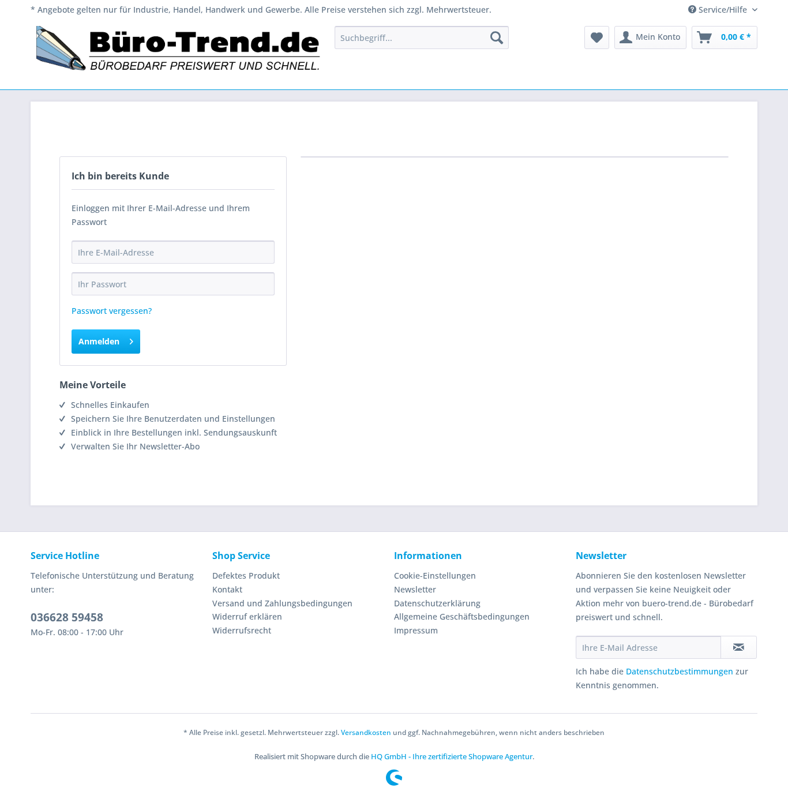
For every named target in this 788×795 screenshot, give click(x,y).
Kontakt (227, 589)
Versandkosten (366, 732)
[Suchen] (497, 37)
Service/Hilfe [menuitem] (722, 9)
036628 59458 (67, 617)
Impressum (416, 630)
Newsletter (415, 589)
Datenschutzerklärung (437, 603)
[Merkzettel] (596, 37)
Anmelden (98, 341)
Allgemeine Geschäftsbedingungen (462, 616)
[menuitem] (422, 37)
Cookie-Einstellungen (435, 575)
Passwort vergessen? (112, 310)
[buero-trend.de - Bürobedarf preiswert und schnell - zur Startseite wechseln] (178, 55)
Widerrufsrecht (241, 630)
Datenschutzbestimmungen (679, 671)
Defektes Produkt (246, 575)
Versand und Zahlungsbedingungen (282, 603)
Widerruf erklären (247, 616)
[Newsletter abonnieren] (739, 647)
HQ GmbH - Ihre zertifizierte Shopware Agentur (451, 756)
